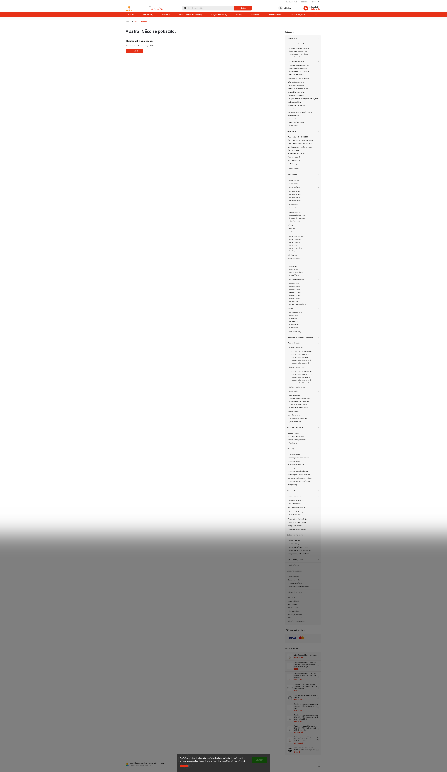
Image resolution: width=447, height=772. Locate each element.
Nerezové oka (293, 301)
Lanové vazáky (293, 391)
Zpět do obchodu (134, 51)
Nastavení (184, 766)
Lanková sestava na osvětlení (298, 586)
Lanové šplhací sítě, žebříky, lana (299, 550)
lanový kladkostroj (294, 496)
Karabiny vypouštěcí (295, 248)
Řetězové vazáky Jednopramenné (301, 351)
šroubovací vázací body (297, 218)
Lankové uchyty (293, 576)
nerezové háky (294, 284)
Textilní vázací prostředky (297, 440)
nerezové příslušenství (296, 279)
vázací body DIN (294, 221)
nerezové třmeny (294, 287)
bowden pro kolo (294, 461)
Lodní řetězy (292, 164)
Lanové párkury (293, 544)
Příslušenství (292, 174)
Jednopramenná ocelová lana (299, 48)
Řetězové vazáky (294, 343)
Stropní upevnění (294, 580)
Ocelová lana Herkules (296, 95)
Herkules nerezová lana (296, 74)
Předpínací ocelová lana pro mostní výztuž (303, 99)
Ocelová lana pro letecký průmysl (300, 112)
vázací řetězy (292, 131)
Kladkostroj (291, 490)
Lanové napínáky (294, 187)
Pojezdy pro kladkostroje (297, 529)
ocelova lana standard (296, 44)
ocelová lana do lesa (295, 109)
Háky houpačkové (294, 611)
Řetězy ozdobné (294, 157)
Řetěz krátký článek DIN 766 (298, 137)
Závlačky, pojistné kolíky (297, 621)
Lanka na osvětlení (294, 571)
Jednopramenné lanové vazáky (299, 399)
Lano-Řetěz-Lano (294, 415)
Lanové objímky (293, 180)
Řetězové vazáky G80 (296, 347)
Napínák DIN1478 (294, 191)
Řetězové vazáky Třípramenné (300, 357)
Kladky (290, 308)
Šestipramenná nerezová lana (298, 68)
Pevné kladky (293, 316)
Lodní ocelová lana (294, 102)
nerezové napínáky (295, 292)
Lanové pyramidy (294, 540)
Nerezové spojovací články (297, 304)
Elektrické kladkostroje (296, 500)
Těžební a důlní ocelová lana (298, 89)
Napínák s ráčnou (295, 200)
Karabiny (291, 232)
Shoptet (137, 766)
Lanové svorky (293, 184)
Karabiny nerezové (295, 251)
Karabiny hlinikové (295, 242)
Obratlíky (291, 229)
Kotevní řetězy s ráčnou (296, 436)
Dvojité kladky (293, 321)
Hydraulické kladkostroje (297, 522)
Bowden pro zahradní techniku (299, 458)
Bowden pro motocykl (296, 464)
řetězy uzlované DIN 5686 (297, 154)
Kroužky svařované (295, 615)
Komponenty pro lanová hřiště (299, 554)
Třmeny (291, 225)
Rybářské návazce (294, 422)
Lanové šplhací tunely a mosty (298, 547)
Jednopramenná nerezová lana (299, 66)
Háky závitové (293, 604)
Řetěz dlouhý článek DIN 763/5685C (300, 144)
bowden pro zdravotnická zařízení (300, 478)
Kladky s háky (293, 327)
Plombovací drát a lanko (296, 122)
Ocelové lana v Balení (296, 57)
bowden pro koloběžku (296, 468)
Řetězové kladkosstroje (296, 507)
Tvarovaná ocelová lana (296, 105)
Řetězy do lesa (293, 150)
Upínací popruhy (294, 433)
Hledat (243, 8)
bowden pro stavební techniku (299, 474)
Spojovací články (294, 258)
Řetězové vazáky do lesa (297, 387)
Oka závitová (292, 598)
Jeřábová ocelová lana (296, 85)
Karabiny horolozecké (296, 236)
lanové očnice (293, 204)
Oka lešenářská (293, 608)
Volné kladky (293, 318)
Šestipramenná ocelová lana (298, 51)
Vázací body (292, 208)
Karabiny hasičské (295, 239)
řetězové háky (293, 269)
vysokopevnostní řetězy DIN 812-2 (300, 147)
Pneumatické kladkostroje (297, 519)
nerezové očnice (294, 295)
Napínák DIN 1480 (295, 194)
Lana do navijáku (295, 396)
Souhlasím (259, 760)
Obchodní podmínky (308, 2)
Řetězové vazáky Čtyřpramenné (301, 360)
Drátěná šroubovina (294, 592)
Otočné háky (293, 266)
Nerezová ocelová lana (296, 61)
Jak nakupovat (291, 2)
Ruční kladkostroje (295, 503)
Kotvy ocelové (293, 168)
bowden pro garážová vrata (298, 471)
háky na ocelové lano (296, 272)
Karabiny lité (293, 245)
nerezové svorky (294, 289)
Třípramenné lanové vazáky (298, 404)
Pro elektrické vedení (295, 313)
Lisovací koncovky (294, 332)
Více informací (239, 761)
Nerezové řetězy (294, 160)
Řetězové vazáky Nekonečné (300, 363)
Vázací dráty (292, 119)
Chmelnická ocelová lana (296, 92)
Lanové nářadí (293, 126)
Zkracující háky (294, 275)
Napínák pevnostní (295, 197)
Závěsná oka (292, 255)
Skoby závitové (293, 601)
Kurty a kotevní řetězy (295, 427)
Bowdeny (290, 449)
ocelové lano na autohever (297, 418)
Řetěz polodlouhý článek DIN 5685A (300, 140)
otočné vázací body (295, 212)
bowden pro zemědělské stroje (299, 481)
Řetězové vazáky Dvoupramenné (301, 354)
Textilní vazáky (293, 412)
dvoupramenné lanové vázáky (299, 401)
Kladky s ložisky (294, 324)
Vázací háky (292, 262)
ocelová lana (292, 38)
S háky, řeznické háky (295, 618)
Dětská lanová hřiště (295, 535)
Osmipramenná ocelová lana (298, 54)
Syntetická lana (293, 115)
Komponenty (292, 485)
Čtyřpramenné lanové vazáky (298, 407)
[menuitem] (133, 14)
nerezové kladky (294, 298)
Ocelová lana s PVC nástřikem (298, 79)
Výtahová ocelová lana (296, 82)
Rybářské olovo (293, 565)
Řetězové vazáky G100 (296, 367)
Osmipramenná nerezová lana (299, 71)
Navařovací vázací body (297, 215)
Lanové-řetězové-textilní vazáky (300, 337)
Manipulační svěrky (294, 526)
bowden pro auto (294, 454)
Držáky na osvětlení (295, 583)
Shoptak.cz (147, 766)
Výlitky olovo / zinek (295, 559)
